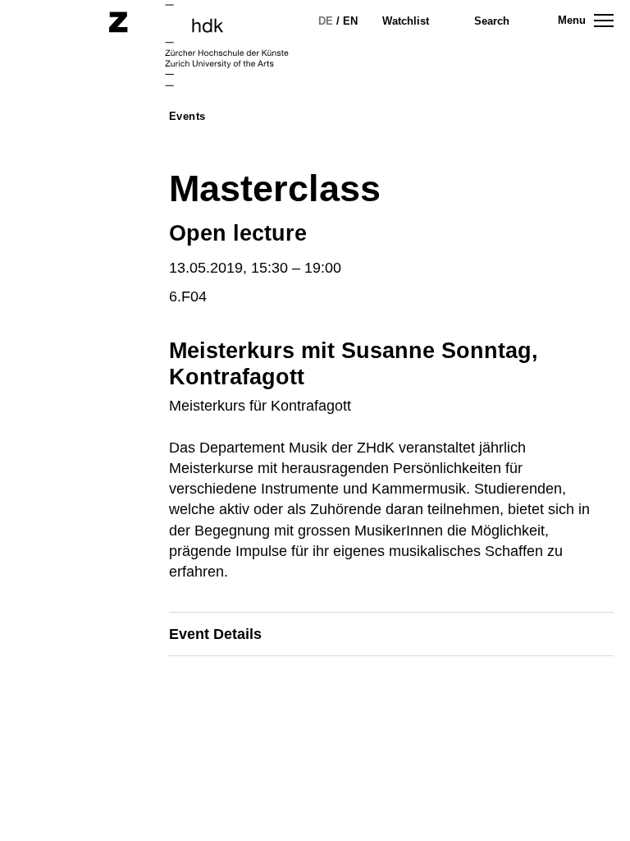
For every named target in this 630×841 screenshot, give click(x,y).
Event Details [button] (215, 634)
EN (350, 21)
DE (325, 21)
